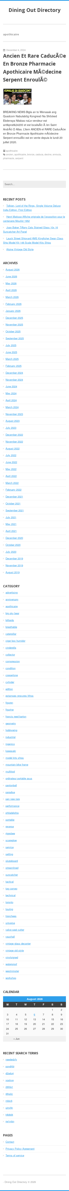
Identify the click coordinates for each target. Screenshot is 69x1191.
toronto (9, 902)
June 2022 (11, 462)
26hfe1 (9, 1087)
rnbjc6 (9, 1101)
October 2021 (13, 503)
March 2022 (12, 483)
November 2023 (14, 414)
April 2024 (11, 400)
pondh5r (10, 1066)
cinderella (11, 647)
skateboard (12, 861)
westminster (12, 971)
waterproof (11, 964)
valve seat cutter (15, 929)
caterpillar (11, 634)
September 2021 (15, 510)
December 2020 (14, 538)
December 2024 (14, 373)
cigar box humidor (15, 641)
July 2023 (11, 427)
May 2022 (11, 469)
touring (9, 909)
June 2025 (11, 352)
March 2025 (12, 359)
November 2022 (14, 441)
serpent (19, 158)
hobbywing (11, 730)
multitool (10, 771)
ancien (9, 154)
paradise (10, 792)
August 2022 (13, 448)
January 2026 (13, 311)
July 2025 (11, 345)
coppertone (12, 675)
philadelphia (12, 813)
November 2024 (14, 379)
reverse (10, 826)
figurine (10, 709)
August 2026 (13, 269)
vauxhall (10, 936)
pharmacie (8, 158)
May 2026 (11, 283)
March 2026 (12, 297)
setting (9, 854)
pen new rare (13, 799)
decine (48, 154)
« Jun (16, 1038)
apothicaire (12, 150)
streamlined (12, 868)
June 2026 (11, 276)
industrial (11, 737)
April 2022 (11, 476)
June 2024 (11, 386)
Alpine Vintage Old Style (20, 249)
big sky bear (12, 613)
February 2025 (13, 366)
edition (9, 689)
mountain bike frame (17, 764)
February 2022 (13, 489)
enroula (57, 154)
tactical (10, 881)
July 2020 (11, 551)
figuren (9, 702)
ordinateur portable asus (19, 778)
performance (12, 806)
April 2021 (11, 531)
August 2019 (13, 572)
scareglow (11, 840)
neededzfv (11, 1059)
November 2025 (14, 324)
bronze (30, 154)
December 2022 (14, 434)
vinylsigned (12, 957)
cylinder (10, 682)
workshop (11, 978)
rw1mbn (10, 1121)
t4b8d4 (9, 1114)
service (10, 847)
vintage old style (15, 950)
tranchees (11, 916)
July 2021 (11, 517)
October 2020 (13, 545)
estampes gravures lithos (20, 695)
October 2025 (13, 331)
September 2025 (15, 338)
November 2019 (14, 565)
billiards (10, 620)
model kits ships (15, 758)
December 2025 (14, 318)
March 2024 (12, 407)
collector (10, 654)
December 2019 (14, 558)
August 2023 (13, 421)
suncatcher (12, 874)
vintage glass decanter (18, 943)
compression (13, 661)
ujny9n (9, 1107)
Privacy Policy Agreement (20, 1148)
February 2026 (13, 304)
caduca (39, 154)
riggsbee (10, 833)
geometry (11, 723)
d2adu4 (10, 1073)
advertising (12, 592)
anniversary (12, 599)
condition (11, 668)
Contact (10, 1142)
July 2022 (11, 455)
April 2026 (11, 290)
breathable (11, 627)
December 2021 (14, 496)
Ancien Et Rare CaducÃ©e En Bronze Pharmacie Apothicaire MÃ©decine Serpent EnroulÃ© (34, 67)
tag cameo (11, 888)
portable (10, 819)
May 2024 (11, 393)
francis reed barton (16, 716)
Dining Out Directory (35, 10)
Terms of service (15, 1155)
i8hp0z (9, 1094)
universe (10, 923)
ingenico (10, 744)
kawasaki (11, 751)
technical (11, 895)
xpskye (10, 1080)
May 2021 (11, 524)
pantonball (11, 785)
